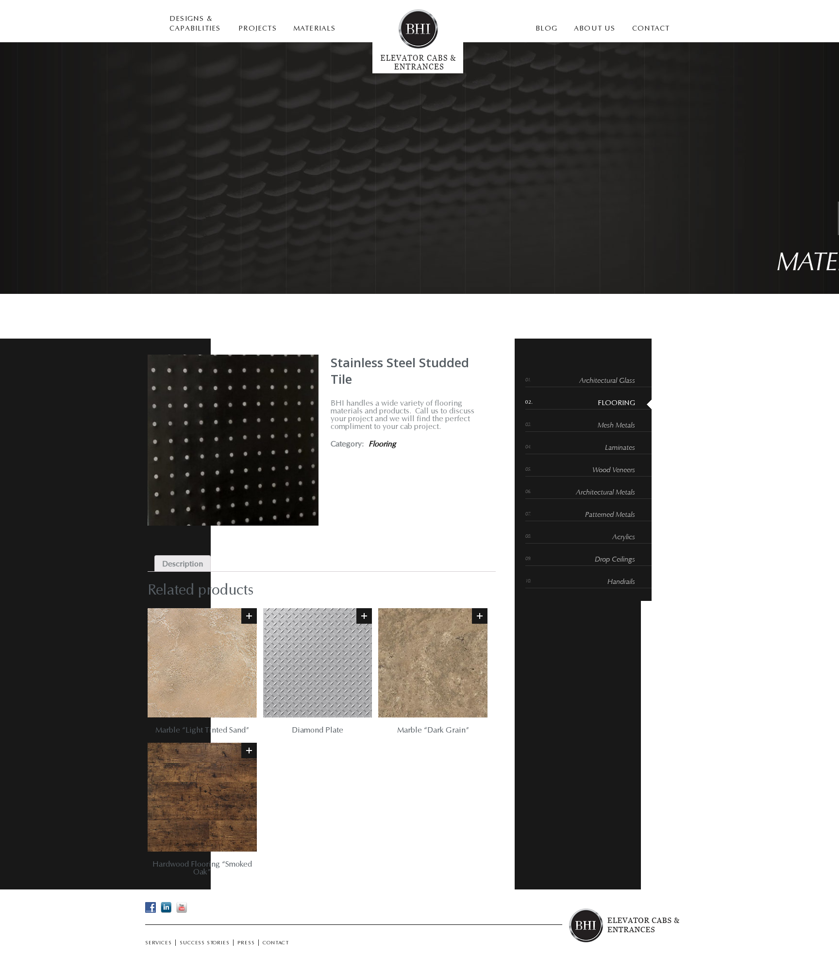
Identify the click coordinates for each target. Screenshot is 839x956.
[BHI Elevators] (417, 71)
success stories (204, 943)
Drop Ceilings (615, 559)
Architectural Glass (607, 381)
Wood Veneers (613, 470)
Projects (257, 29)
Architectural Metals (605, 492)
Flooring (382, 444)
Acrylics (623, 537)
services (158, 943)
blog (546, 29)
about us (595, 29)
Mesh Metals (616, 425)
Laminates (620, 448)
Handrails (621, 582)
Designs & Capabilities (194, 24)
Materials (314, 29)
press (245, 943)
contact (651, 29)
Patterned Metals (610, 515)
